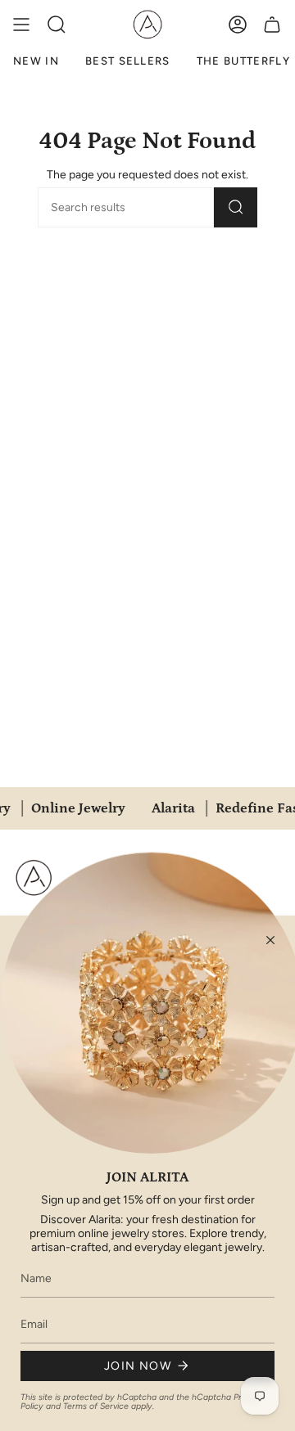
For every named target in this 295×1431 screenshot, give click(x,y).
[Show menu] (21, 24)
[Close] (270, 940)
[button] (56, 24)
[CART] (272, 24)
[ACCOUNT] (237, 24)
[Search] (235, 207)
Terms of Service (96, 1406)
